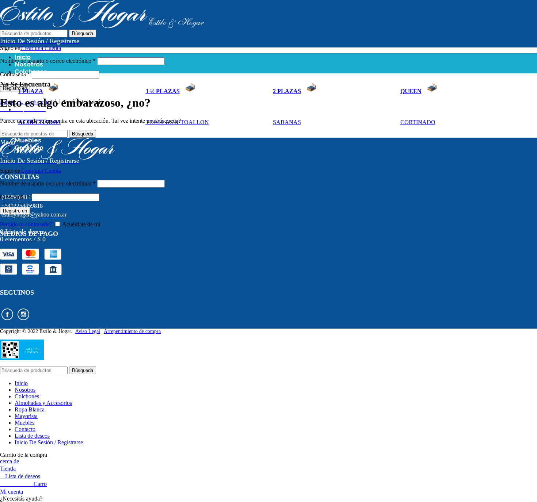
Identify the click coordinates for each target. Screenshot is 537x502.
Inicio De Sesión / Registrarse (49, 442)
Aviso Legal (87, 331)
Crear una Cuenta (40, 48)
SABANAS (287, 122)
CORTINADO (417, 122)
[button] (268, 498)
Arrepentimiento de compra (132, 331)
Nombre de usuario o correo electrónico (48, 61)
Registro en (15, 88)
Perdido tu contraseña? (26, 224)
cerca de (9, 461)
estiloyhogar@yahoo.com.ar (33, 214)
